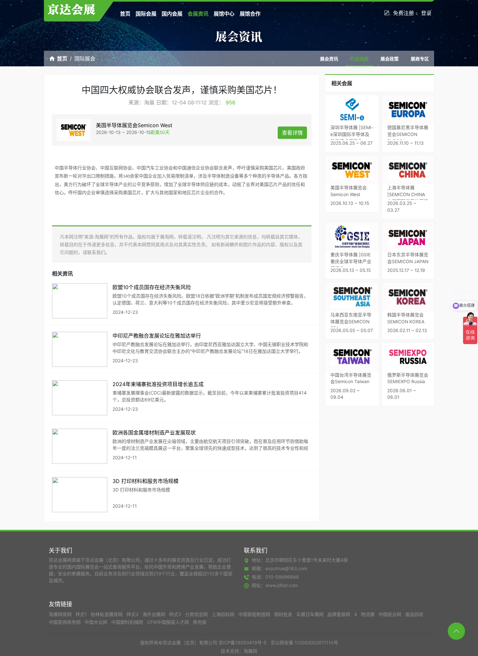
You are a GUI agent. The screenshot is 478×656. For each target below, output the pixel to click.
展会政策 (389, 58)
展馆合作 (250, 13)
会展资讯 (198, 13)
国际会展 (146, 13)
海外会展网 (154, 614)
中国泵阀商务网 (65, 622)
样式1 (81, 614)
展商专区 (420, 58)
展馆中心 (224, 13)
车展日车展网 (310, 614)
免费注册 (403, 13)
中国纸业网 (390, 614)
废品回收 (414, 614)
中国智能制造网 (255, 614)
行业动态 (359, 58)
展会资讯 (329, 58)
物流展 (368, 614)
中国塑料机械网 (127, 622)
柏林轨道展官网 (107, 614)
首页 (125, 13)
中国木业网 (97, 622)
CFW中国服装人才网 (168, 622)
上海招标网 (224, 614)
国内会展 (172, 13)
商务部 (199, 622)
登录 (426, 13)
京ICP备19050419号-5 (243, 642)
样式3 (133, 614)
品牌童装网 (339, 614)
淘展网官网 (61, 614)
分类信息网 (197, 614)
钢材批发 (284, 614)
